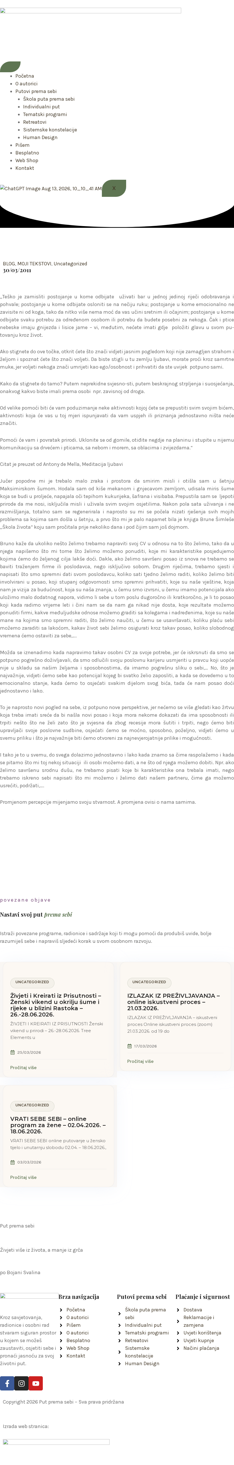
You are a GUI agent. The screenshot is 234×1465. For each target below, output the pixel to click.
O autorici (26, 83)
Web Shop (26, 160)
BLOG (9, 264)
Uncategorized (70, 264)
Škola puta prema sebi (49, 99)
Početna (24, 76)
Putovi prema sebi (36, 91)
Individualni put (41, 107)
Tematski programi (45, 114)
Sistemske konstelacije (50, 130)
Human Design (40, 137)
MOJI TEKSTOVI (34, 264)
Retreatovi (35, 122)
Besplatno (27, 153)
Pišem (22, 145)
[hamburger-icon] (10, 66)
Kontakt (24, 168)
